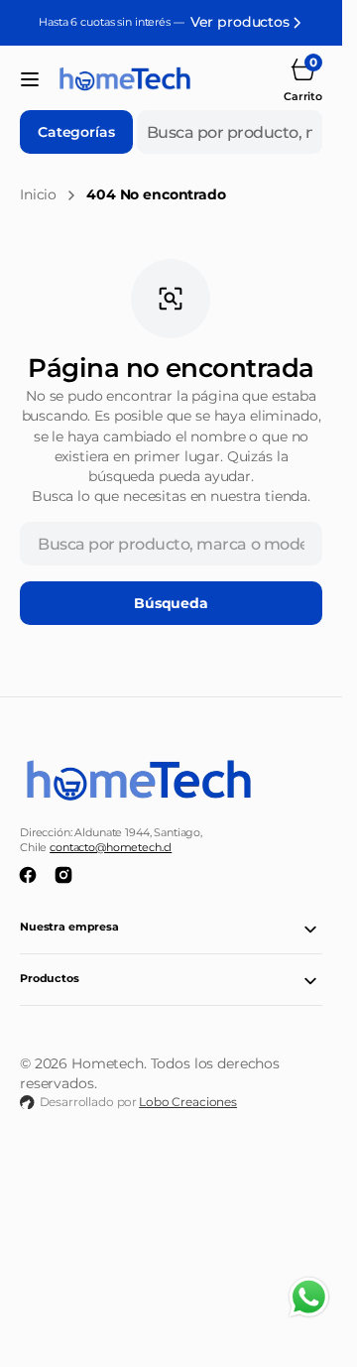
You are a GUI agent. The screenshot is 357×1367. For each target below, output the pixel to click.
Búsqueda (171, 603)
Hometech (107, 1063)
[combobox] (229, 132)
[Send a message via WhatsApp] (309, 1297)
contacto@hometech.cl (111, 847)
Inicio (38, 194)
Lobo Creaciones (188, 1101)
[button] (30, 79)
